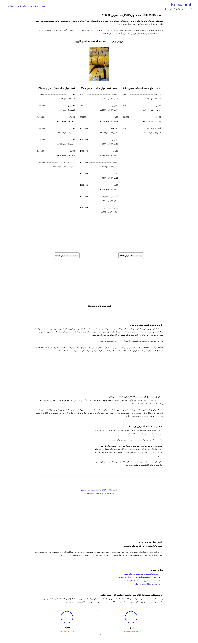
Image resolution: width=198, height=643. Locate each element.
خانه (44, 6)
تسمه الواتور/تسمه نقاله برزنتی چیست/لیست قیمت (138, 577)
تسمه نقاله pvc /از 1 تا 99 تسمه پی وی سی (99, 490)
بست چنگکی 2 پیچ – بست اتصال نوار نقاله (142, 581)
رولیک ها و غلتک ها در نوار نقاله (146, 584)
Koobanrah (181, 4)
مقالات (11, 6)
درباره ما (34, 6)
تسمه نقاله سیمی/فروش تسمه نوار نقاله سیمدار (140, 574)
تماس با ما (22, 6)
